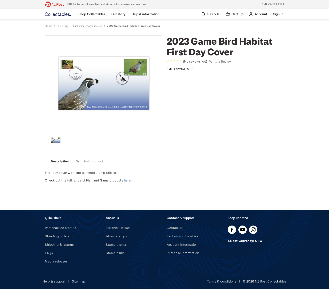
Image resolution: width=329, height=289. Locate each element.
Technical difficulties (182, 236)
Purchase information (183, 253)
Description (60, 161)
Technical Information (91, 161)
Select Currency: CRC (245, 240)
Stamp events (116, 244)
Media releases (56, 261)
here (127, 180)
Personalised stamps (60, 228)
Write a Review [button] (220, 61)
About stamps (116, 236)
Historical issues (118, 228)
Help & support (54, 281)
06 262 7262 (276, 4)
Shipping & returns (59, 244)
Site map (78, 281)
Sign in (278, 14)
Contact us (175, 228)
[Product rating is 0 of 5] (174, 61)
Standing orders (57, 236)
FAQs (49, 253)
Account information (182, 244)
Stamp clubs (115, 253)
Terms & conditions (221, 281)
